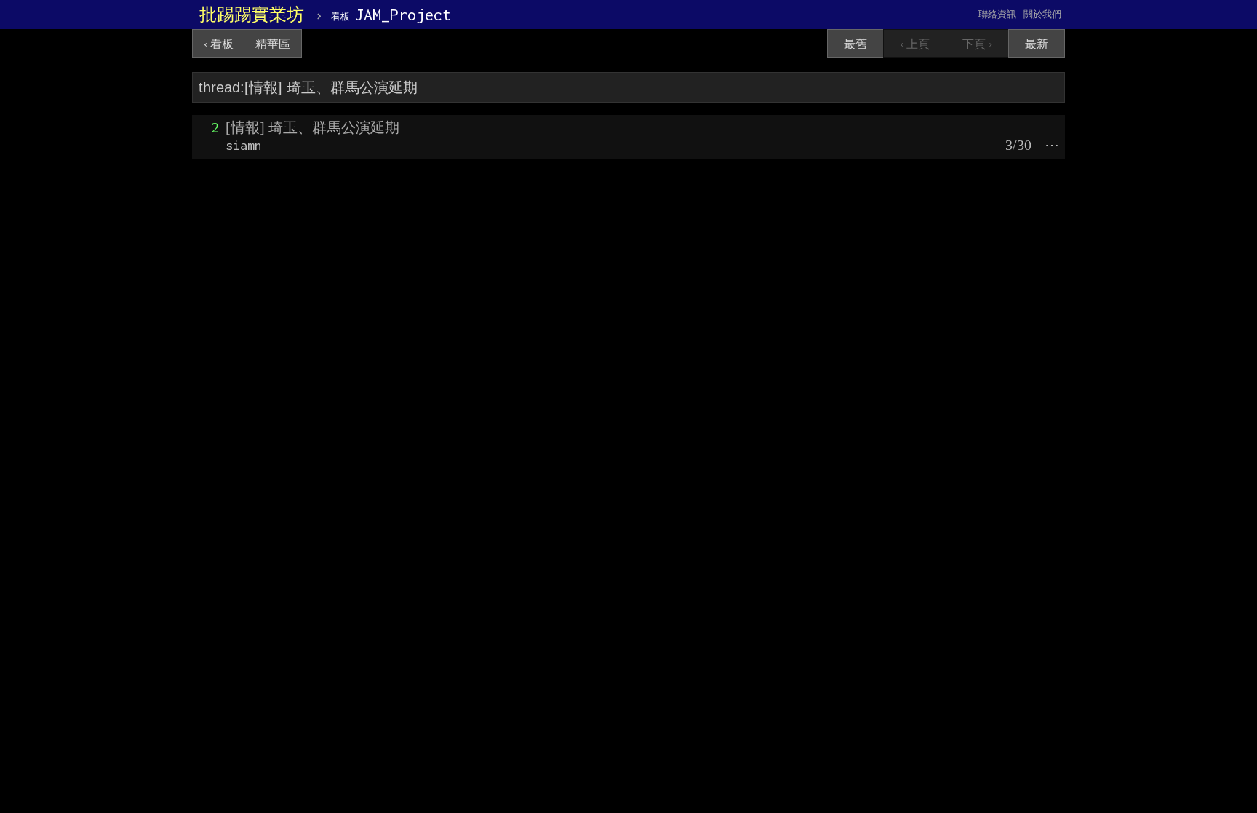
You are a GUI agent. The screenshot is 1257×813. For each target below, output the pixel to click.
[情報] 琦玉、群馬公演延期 (312, 127)
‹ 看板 (219, 44)
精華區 (272, 44)
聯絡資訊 (997, 14)
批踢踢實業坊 (251, 14)
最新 (1036, 44)
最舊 (855, 44)
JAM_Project (391, 14)
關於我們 (1042, 14)
